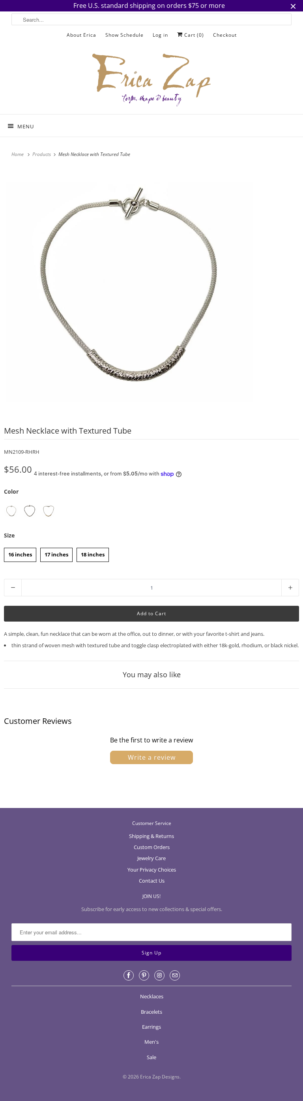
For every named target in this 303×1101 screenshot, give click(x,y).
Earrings (151, 1026)
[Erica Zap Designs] (151, 80)
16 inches (20, 553)
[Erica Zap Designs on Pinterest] (144, 975)
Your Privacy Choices (151, 869)
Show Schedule (124, 35)
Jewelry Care (151, 858)
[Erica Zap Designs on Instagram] (159, 975)
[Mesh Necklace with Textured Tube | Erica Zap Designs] (129, 292)
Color (11, 491)
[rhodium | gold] (48, 511)
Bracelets (151, 1011)
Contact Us (152, 880)
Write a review (152, 757)
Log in (160, 35)
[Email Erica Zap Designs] (175, 975)
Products (42, 154)
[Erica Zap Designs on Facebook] (128, 975)
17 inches (56, 553)
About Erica (81, 35)
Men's (151, 1041)
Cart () (193, 35)
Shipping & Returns (151, 836)
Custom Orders (152, 847)
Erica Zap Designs (160, 1076)
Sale (151, 1057)
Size (9, 535)
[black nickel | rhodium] (29, 511)
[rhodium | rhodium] (11, 511)
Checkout (225, 35)
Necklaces (151, 996)
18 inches (92, 553)
